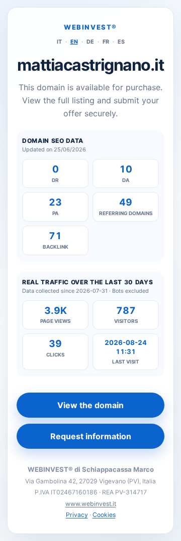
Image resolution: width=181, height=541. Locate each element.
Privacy (77, 514)
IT (59, 41)
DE (90, 41)
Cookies (104, 514)
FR (106, 41)
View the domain (90, 405)
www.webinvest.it (90, 503)
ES (121, 41)
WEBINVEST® (90, 27)
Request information (90, 436)
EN (74, 41)
